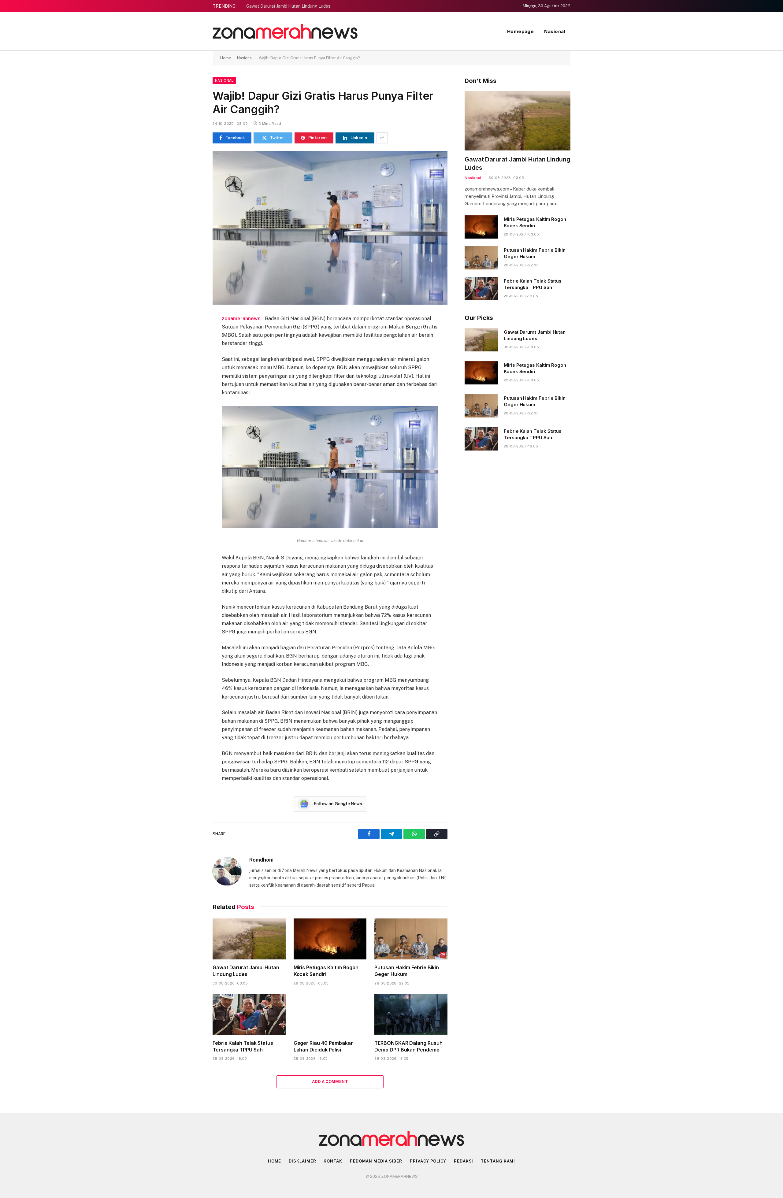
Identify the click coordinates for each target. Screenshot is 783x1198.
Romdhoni (261, 860)
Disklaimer (302, 1161)
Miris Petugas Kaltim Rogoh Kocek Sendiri (326, 970)
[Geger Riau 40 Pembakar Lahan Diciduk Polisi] (330, 1014)
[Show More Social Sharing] (382, 137)
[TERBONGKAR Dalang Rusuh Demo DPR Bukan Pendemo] (410, 1014)
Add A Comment (330, 1081)
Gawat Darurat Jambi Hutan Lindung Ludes (288, 6)
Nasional (554, 31)
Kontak (333, 1161)
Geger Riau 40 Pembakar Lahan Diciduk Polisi (323, 1046)
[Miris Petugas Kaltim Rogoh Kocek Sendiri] (330, 938)
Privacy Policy (428, 1161)
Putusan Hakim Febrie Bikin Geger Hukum (406, 970)
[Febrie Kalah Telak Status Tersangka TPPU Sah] (249, 1014)
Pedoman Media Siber (376, 1161)
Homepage (520, 31)
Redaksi (463, 1161)
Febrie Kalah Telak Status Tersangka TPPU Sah (243, 1046)
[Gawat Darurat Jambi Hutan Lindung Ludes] (249, 938)
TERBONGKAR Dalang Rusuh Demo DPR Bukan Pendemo (408, 1046)
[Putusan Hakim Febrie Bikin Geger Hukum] (410, 938)
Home (225, 58)
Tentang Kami (498, 1161)
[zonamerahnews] (285, 31)
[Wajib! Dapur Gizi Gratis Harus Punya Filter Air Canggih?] (330, 228)
